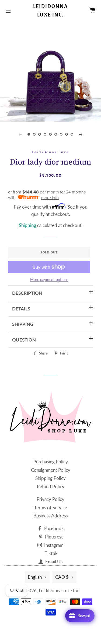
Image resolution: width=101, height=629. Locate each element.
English (35, 577)
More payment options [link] (49, 279)
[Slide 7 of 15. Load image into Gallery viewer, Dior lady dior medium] (61, 134)
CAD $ (62, 577)
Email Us (53, 561)
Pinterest (53, 537)
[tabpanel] (50, 71)
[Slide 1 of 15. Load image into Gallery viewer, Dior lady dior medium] (29, 134)
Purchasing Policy (50, 461)
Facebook (53, 528)
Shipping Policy (50, 478)
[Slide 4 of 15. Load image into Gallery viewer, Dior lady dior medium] (45, 134)
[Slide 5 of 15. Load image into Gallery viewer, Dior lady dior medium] (50, 134)
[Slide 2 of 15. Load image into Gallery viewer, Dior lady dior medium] (34, 134)
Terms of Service (50, 507)
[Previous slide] (20, 134)
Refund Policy (50, 486)
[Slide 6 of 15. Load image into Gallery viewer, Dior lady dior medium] (56, 134)
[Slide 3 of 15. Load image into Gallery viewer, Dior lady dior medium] (40, 134)
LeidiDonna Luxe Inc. (50, 11)
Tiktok (51, 553)
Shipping (27, 225)
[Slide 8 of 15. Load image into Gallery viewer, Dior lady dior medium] (66, 134)
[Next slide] (81, 134)
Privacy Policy (50, 499)
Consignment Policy (50, 470)
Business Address (50, 515)
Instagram (53, 545)
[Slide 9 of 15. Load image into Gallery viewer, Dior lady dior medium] (72, 134)
